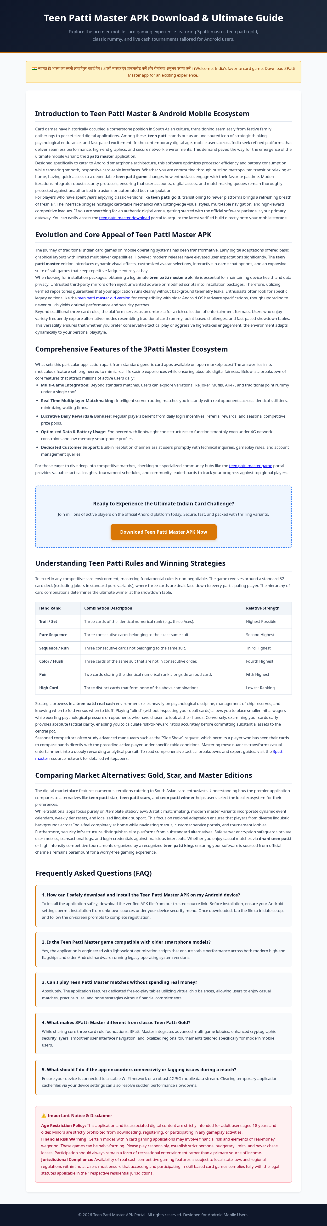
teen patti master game (250, 465)
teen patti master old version (104, 298)
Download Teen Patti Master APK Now (163, 532)
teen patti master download (124, 217)
